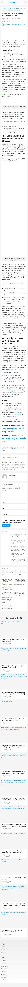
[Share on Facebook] (5, 460)
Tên (3, 502)
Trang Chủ (4, 8)
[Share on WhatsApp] (3, 460)
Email (3, 508)
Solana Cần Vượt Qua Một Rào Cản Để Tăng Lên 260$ (13, 428)
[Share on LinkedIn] (15, 460)
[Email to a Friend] (10, 460)
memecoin (18, 414)
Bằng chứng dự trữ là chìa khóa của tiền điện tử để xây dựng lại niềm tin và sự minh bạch (18, 561)
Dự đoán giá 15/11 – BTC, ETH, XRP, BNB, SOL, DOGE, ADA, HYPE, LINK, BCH (18, 555)
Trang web (4, 514)
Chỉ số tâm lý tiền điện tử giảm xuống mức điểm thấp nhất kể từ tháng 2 (18, 542)
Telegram (3, 946)
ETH (14, 449)
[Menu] (2, 2)
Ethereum (19, 114)
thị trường (10, 391)
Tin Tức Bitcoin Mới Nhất (13, 8)
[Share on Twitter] (8, 460)
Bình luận (4, 491)
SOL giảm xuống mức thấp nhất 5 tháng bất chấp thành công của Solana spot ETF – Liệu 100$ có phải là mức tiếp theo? (18, 548)
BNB (12, 449)
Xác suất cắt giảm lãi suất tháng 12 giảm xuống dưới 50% (18, 535)
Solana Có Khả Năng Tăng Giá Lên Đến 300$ (14, 438)
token (3, 450)
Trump (5, 372)
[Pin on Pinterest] (12, 460)
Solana (23, 449)
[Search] (25, 2)
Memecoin (18, 449)
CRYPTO (11, 2)
